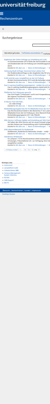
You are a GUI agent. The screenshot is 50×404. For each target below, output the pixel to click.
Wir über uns (20, 68)
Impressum (36, 190)
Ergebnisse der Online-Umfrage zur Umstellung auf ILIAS (25, 60)
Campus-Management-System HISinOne (12, 174)
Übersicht (6, 190)
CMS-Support (9, 180)
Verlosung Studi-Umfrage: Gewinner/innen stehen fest (24, 71)
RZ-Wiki (6, 178)
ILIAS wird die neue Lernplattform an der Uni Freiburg (24, 78)
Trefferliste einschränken (31, 53)
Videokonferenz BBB (11, 170)
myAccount (8, 165)
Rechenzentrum (11, 18)
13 (25, 150)
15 (32, 150)
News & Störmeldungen (37, 68)
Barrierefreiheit (17, 190)
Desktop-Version (8, 194)
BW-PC (6, 183)
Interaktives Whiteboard (13, 137)
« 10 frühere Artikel (11, 150)
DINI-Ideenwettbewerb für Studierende (18, 130)
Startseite (3, 29)
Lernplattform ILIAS (11, 168)
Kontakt (27, 190)
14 (28, 150)
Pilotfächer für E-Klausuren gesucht (17, 92)
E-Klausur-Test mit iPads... (14, 102)
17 (39, 150)
